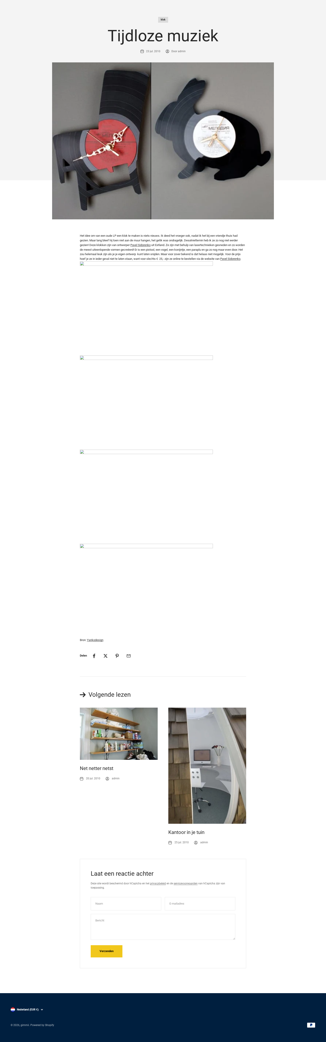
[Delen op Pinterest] (117, 655)
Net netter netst (96, 768)
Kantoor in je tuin (186, 832)
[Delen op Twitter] (105, 655)
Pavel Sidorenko (140, 245)
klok (163, 19)
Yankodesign (95, 640)
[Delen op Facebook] (94, 655)
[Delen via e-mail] (128, 655)
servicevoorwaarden (186, 883)
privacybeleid (158, 883)
